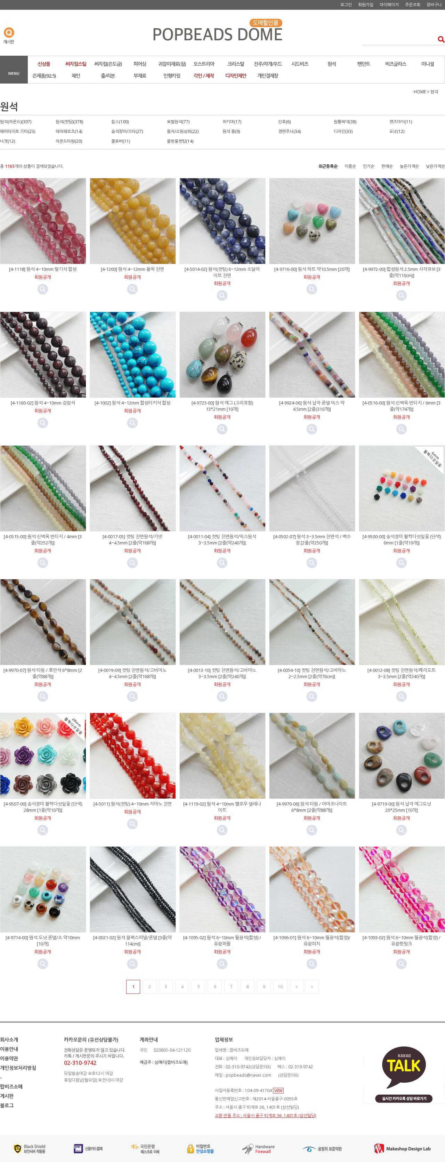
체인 (76, 75)
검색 (439, 39)
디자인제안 (235, 75)
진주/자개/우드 (268, 64)
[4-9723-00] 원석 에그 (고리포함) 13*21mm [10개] (222, 406)
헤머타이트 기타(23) (17, 131)
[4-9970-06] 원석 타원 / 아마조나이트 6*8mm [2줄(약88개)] (312, 807)
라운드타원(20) (69, 141)
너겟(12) (7, 141)
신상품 (44, 64)
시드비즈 (299, 64)
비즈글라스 (395, 64)
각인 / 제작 (204, 75)
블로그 (7, 1105)
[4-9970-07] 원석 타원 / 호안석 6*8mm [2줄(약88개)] (42, 673)
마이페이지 (389, 5)
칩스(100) (120, 122)
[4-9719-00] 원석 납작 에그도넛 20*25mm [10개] (401, 807)
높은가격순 (409, 166)
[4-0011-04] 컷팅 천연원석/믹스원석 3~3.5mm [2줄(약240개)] (222, 539)
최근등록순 (328, 166)
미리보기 (42, 289)
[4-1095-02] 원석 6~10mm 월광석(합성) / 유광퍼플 (222, 940)
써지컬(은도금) (108, 64)
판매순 (387, 166)
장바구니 (434, 5)
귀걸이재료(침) (172, 64)
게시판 (7, 1096)
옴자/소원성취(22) (183, 131)
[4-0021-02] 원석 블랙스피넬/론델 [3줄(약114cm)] (132, 940)
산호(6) (284, 122)
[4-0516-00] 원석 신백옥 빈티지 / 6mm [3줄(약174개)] (401, 406)
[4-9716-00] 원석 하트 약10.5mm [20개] (312, 269)
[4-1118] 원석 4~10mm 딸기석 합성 (42, 269)
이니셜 (427, 64)
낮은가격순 (435, 166)
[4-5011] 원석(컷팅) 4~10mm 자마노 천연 (133, 804)
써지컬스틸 (75, 64)
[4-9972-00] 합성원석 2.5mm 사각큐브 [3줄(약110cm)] (401, 272)
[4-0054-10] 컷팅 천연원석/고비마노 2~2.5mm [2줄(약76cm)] (312, 673)
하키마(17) (231, 122)
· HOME (419, 92)
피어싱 (140, 64)
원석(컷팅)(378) (69, 122)
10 (280, 987)
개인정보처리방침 (18, 1068)
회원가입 (365, 5)
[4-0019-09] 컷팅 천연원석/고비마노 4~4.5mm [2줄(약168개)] (132, 673)
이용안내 (9, 1049)
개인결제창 (267, 75)
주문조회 (412, 5)
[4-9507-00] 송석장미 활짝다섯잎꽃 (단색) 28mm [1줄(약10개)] (43, 807)
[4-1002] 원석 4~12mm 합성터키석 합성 (132, 403)
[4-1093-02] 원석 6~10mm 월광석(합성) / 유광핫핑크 (401, 940)
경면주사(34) (289, 131)
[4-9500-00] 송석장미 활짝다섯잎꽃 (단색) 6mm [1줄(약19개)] (402, 539)
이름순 (350, 166)
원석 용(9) (231, 131)
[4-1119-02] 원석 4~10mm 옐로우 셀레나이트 (222, 807)
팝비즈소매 (11, 1086)
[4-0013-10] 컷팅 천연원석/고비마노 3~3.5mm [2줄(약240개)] (222, 673)
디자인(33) (343, 131)
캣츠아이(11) (400, 122)
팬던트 (363, 64)
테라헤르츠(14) (69, 131)
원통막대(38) (345, 122)
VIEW (278, 1090)
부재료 (140, 75)
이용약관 (9, 1058)
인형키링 (171, 75)
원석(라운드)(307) (15, 122)
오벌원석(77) (178, 122)
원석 (331, 64)
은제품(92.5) (44, 75)
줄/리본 (108, 75)
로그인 (346, 5)
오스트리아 (203, 64)
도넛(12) (396, 131)
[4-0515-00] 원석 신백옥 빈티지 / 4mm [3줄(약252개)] (43, 539)
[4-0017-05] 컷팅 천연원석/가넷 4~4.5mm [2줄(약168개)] (132, 539)
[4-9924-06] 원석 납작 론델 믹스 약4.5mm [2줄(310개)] (312, 406)
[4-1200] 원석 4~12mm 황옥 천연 (132, 269)
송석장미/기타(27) (127, 131)
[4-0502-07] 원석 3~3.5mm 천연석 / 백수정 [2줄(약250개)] (312, 539)
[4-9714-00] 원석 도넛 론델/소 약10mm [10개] (43, 940)
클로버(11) (120, 141)
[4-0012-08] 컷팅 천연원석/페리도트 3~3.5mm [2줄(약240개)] (401, 673)
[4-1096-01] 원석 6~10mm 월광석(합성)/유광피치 (312, 940)
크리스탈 (235, 64)
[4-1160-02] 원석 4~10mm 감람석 (43, 403)
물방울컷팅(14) (180, 141)
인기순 (368, 166)
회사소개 (9, 1039)
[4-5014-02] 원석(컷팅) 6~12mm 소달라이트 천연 (222, 272)
